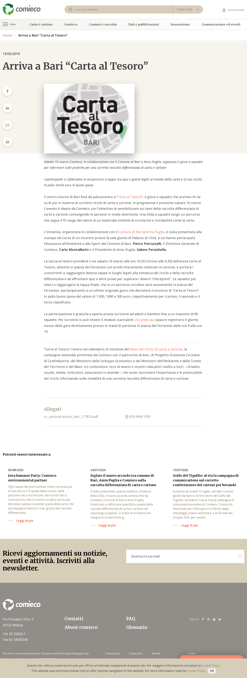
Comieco (70, 24)
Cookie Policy (211, 666)
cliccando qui (144, 319)
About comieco (81, 627)
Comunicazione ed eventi (221, 24)
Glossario (136, 627)
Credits (191, 653)
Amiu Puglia (155, 232)
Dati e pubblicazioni (143, 24)
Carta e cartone (41, 24)
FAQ (130, 618)
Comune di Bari (130, 232)
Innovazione (180, 24)
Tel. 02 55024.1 (14, 634)
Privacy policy (113, 653)
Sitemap (156, 653)
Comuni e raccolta (103, 24)
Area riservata (235, 10)
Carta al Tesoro (130, 197)
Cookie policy (136, 653)
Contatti (74, 618)
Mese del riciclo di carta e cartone (155, 349)
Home (7, 35)
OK (212, 671)
